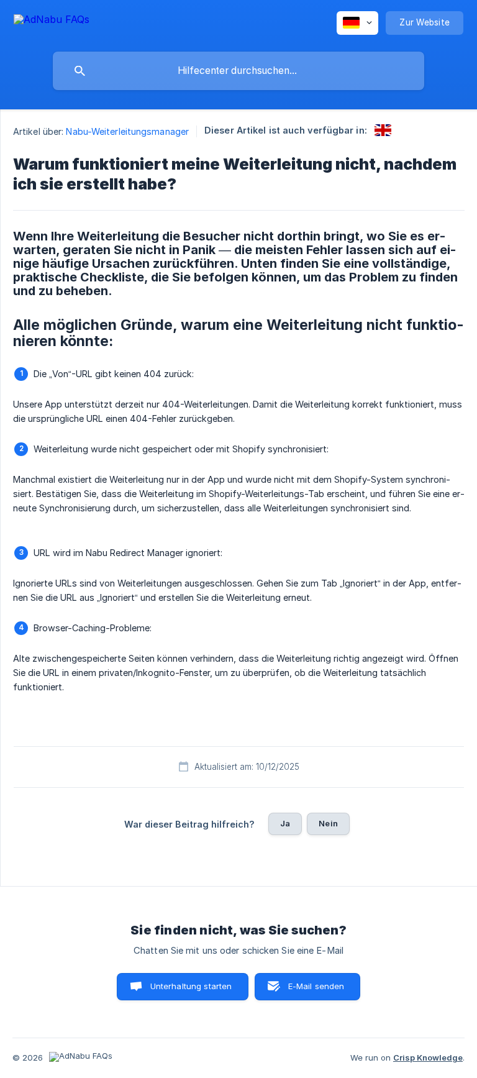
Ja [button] (285, 823)
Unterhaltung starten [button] (191, 986)
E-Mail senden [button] (316, 986)
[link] (383, 130)
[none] (51, 21)
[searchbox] (238, 71)
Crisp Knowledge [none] (428, 1057)
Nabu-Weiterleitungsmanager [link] (127, 131)
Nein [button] (328, 823)
